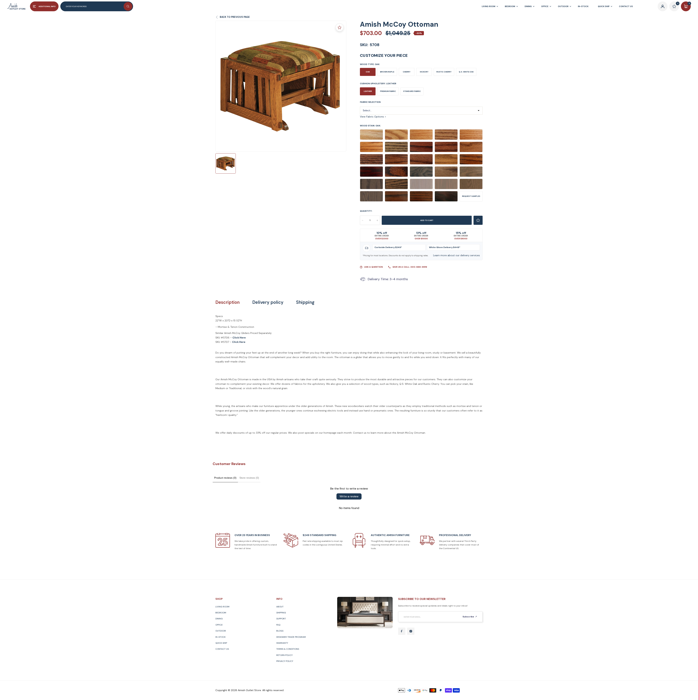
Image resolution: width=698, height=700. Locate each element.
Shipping (305, 302)
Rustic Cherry (444, 72)
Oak (368, 72)
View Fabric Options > (373, 116)
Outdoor (220, 630)
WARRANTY (282, 643)
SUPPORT (281, 618)
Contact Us (222, 649)
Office (219, 624)
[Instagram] (410, 631)
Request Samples (471, 196)
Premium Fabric (388, 91)
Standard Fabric (412, 91)
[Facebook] (401, 631)
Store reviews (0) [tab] (249, 477)
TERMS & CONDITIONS (287, 649)
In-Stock (220, 637)
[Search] (128, 6)
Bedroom (220, 612)
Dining (219, 618)
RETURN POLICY (284, 655)
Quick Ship (221, 643)
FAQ (278, 624)
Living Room (222, 606)
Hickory (424, 72)
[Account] (662, 6)
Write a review (349, 496)
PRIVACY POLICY (284, 661)
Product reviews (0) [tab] (225, 477)
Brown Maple (387, 72)
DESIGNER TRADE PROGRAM (291, 637)
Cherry (406, 72)
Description (227, 302)
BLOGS (279, 630)
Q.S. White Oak (466, 72)
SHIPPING (281, 612)
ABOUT (280, 606)
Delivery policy (267, 302)
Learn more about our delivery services (456, 255)
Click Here (238, 342)
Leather (368, 91)
